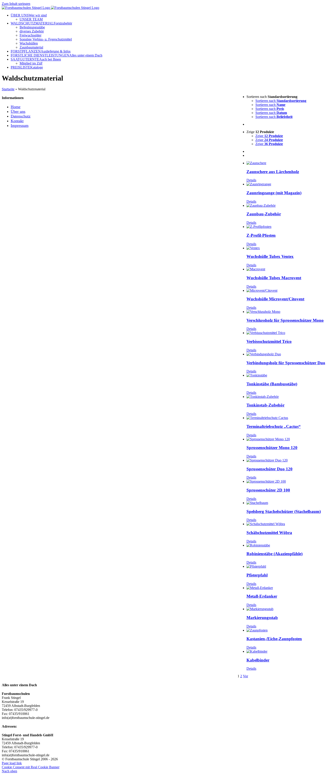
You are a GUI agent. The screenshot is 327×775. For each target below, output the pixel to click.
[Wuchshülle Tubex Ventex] (285, 248)
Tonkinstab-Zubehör (265, 405)
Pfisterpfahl (257, 575)
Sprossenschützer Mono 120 (271, 447)
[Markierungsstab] (285, 609)
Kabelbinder (257, 660)
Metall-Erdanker (261, 596)
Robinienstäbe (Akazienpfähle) (274, 553)
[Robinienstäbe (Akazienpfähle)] (285, 545)
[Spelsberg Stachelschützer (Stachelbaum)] (285, 503)
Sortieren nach (280, 101)
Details (251, 180)
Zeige (269, 136)
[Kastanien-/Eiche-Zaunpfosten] (285, 630)
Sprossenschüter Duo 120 (269, 469)
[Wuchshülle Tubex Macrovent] (285, 269)
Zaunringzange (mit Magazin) (273, 192)
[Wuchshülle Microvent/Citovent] (285, 291)
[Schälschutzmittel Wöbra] (285, 524)
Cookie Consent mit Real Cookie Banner (30, 767)
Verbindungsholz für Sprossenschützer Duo (285, 362)
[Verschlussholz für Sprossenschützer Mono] (285, 312)
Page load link (12, 763)
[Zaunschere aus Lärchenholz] (285, 163)
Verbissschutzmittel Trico (269, 341)
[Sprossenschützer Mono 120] (285, 439)
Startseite (8, 89)
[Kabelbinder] (285, 652)
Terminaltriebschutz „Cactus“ (273, 426)
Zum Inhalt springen (16, 4)
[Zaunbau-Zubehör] (285, 206)
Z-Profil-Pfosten (261, 235)
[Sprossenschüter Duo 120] (285, 460)
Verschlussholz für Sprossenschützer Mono (285, 320)
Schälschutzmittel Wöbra (269, 532)
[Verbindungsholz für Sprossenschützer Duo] (285, 354)
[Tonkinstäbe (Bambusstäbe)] (285, 375)
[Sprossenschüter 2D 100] (285, 482)
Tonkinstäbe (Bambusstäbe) (271, 384)
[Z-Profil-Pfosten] (285, 227)
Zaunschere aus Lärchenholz (272, 171)
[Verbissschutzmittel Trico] (285, 333)
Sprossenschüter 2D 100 (268, 490)
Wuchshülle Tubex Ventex (270, 256)
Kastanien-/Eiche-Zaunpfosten (274, 638)
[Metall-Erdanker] (285, 588)
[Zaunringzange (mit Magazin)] (285, 184)
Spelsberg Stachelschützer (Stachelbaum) (283, 511)
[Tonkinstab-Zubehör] (285, 397)
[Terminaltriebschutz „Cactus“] (285, 418)
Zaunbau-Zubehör (263, 214)
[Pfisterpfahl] (285, 567)
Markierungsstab (262, 617)
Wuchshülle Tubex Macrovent (273, 277)
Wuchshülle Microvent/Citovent (275, 299)
